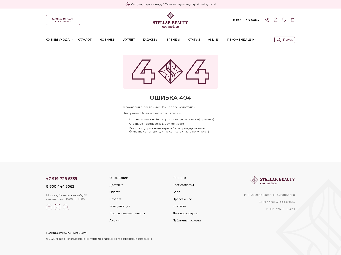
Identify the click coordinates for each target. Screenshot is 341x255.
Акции (213, 39)
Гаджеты (150, 39)
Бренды (173, 39)
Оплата (114, 192)
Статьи (194, 39)
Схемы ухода (58, 39)
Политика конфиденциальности (66, 233)
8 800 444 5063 (246, 20)
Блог (176, 192)
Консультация (120, 206)
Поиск (288, 39)
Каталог (84, 39)
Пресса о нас (182, 199)
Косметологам (183, 185)
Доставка (116, 185)
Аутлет (129, 39)
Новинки (107, 39)
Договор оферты (185, 213)
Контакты (179, 206)
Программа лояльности (127, 213)
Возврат (115, 199)
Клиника (179, 178)
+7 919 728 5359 (61, 178)
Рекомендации (241, 39)
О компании (118, 178)
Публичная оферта (187, 220)
